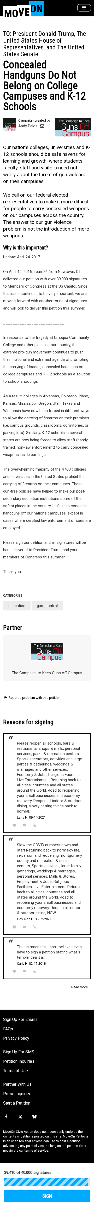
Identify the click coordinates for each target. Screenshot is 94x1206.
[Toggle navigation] (84, 8)
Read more (79, 987)
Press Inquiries (17, 1093)
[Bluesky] (34, 1117)
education (16, 605)
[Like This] (14, 825)
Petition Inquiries (18, 1061)
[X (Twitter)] (20, 1117)
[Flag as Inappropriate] (24, 825)
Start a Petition (16, 1103)
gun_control (47, 605)
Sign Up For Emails (20, 1019)
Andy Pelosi (28, 126)
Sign (47, 1196)
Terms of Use (15, 1070)
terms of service (36, 1150)
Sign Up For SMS (18, 1051)
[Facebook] (6, 1117)
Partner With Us (17, 1084)
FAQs (8, 1028)
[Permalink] (34, 825)
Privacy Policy (16, 1038)
